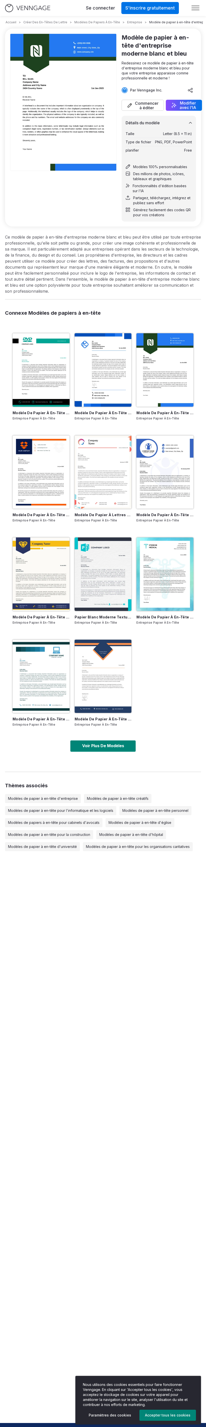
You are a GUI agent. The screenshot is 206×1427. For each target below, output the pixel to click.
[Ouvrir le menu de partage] (190, 90)
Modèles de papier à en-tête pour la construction (49, 834)
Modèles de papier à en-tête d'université (42, 846)
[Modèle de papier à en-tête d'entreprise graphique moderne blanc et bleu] (164, 472)
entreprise (134, 22)
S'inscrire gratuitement (150, 8)
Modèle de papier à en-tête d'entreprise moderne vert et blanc (41, 719)
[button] (143, 105)
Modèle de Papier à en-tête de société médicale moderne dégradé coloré (164, 617)
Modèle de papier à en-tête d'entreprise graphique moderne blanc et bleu (164, 515)
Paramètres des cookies (110, 1415)
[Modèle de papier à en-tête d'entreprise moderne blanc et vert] (41, 369)
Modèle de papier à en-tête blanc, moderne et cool (41, 617)
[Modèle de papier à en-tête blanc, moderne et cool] (41, 574)
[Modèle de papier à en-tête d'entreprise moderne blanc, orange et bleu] (41, 472)
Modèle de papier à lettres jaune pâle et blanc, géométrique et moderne (103, 515)
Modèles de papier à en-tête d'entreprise (43, 798)
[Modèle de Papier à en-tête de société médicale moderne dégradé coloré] (164, 574)
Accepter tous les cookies (167, 1415)
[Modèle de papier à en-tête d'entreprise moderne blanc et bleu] (164, 369)
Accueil (11, 22)
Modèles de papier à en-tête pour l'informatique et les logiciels (60, 810)
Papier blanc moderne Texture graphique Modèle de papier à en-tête (103, 617)
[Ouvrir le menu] (195, 8)
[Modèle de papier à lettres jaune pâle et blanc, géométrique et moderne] (103, 472)
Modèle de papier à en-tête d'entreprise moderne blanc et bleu (164, 413)
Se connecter (100, 8)
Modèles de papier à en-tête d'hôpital (131, 834)
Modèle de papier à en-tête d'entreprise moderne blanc (103, 413)
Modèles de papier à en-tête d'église (140, 822)
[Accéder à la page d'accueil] (27, 8)
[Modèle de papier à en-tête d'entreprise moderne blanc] (103, 369)
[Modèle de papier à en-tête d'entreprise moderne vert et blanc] (41, 676)
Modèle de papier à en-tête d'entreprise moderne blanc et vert (41, 413)
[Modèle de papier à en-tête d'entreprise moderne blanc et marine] (103, 676)
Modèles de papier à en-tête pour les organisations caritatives (138, 846)
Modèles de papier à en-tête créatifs (117, 798)
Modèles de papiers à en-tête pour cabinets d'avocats (53, 822)
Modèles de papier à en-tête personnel (155, 810)
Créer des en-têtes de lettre (45, 22)
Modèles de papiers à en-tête (97, 22)
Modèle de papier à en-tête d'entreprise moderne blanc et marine (103, 719)
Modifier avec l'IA (188, 105)
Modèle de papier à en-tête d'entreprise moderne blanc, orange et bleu (41, 515)
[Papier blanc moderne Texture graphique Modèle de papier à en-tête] (103, 574)
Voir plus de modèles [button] (103, 745)
